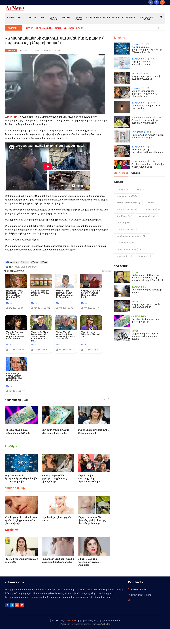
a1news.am (69, 620)
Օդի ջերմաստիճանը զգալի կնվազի (146, 291)
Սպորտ (106, 17)
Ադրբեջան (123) (124, 256)
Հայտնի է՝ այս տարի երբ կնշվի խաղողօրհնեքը (145, 121)
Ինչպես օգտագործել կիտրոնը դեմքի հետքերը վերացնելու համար (92, 520)
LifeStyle (32, 17)
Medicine (66, 17)
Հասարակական (93, 17)
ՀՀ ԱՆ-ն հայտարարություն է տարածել (21, 560)
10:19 (152, 59)
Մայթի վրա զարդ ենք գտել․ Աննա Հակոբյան (93, 431)
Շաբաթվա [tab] (121, 173)
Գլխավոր (11, 17)
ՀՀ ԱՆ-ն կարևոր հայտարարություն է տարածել (89, 561)
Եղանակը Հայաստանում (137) (132, 236)
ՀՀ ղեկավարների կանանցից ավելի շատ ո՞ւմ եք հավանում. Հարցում (147, 167)
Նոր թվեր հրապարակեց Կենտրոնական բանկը (55, 431)
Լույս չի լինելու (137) (127, 229)
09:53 (145, 73)
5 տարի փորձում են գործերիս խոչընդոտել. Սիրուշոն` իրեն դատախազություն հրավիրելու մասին (54, 481)
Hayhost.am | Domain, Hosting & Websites (90, 624)
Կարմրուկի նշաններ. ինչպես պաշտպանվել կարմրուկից (58, 560)
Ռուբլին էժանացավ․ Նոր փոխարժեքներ (145, 320)
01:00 (158, 117)
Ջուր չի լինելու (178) (127, 209)
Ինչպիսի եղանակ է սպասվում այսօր (142, 63)
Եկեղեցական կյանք (146, 18)
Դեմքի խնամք (78, 18)
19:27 (152, 161)
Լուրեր (21, 17)
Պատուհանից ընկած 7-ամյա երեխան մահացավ (147, 136)
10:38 (146, 44)
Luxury (42, 17)
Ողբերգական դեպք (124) (129, 249)
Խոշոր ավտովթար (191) (128, 203)
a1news (24, 51)
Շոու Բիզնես (54, 18)
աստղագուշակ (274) (127, 196)
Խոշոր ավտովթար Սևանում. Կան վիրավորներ (54, 28)
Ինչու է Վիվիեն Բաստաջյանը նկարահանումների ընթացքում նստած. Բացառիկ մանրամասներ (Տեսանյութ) (92, 483)
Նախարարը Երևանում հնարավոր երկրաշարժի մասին (145, 336)
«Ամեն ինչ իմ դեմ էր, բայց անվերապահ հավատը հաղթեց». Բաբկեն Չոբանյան (147, 278)
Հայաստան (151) (147, 216)
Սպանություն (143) (126, 223)
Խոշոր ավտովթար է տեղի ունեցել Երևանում (146, 77)
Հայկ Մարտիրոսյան (26, 267)
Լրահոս (119, 37)
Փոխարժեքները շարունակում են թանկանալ (147, 151)
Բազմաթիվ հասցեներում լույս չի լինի (145, 107)
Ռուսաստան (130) (126, 243)
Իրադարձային (128, 17)
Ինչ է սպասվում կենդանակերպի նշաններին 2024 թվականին (21, 478)
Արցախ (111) (145, 256)
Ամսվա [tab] (135, 173)
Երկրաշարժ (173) (152, 209)
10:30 (152, 132)
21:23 (152, 147)
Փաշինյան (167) (124, 216)
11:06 (146, 88)
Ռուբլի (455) (122, 189)
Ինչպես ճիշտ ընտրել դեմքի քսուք (57, 519)
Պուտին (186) (153, 203)
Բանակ (115, 17)
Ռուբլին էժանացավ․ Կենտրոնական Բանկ (17, 431)
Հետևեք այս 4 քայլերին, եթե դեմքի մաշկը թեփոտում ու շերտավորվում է (21, 520)
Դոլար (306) (140, 189)
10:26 (152, 103)
